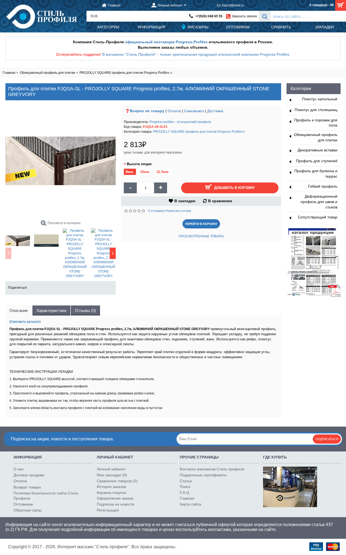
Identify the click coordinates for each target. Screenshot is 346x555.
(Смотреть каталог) (25, 322)
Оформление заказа (115, 498)
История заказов (111, 486)
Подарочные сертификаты (203, 475)
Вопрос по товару (147, 111)
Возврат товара (27, 487)
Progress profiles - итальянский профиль (180, 122)
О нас (19, 469)
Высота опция (139, 164)
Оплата (174, 111)
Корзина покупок (111, 492)
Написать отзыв (178, 211)
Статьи (186, 481)
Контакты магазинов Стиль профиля (212, 469)
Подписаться (326, 439)
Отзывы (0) (85, 310)
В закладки (184, 201)
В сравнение (220, 201)
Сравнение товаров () (117, 481)
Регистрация (108, 510)
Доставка (215, 111)
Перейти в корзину (201, 223)
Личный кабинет (111, 469)
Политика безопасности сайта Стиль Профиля (46, 496)
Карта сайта (190, 504)
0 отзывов (156, 211)
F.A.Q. (185, 492)
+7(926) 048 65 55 (208, 16)
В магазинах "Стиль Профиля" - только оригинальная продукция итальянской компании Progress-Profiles (195, 54)
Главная (187, 498)
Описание (18, 310)
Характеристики (51, 310)
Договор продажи (29, 475)
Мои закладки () (112, 475)
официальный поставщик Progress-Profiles (166, 42)
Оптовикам (23, 504)
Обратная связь (28, 510)
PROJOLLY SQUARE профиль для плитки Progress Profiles (198, 132)
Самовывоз (194, 111)
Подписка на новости (115, 504)
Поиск (185, 486)
